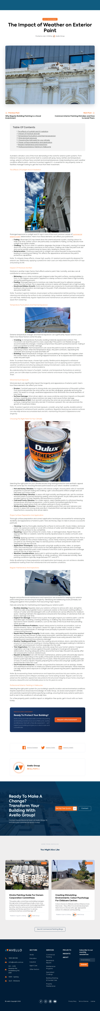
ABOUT (65, 957)
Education (33, 958)
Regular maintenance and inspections (32, 145)
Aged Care (33, 965)
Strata (32, 954)
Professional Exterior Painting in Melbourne (34, 147)
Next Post (87, 113)
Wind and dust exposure (27, 138)
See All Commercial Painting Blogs (50, 929)
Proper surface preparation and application (35, 142)
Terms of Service (83, 1001)
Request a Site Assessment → (68, 719)
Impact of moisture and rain (29, 134)
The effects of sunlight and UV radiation (33, 131)
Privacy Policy (72, 1001)
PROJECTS (67, 950)
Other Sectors (34, 969)
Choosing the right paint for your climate (34, 140)
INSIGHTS (66, 954)
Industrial (33, 962)
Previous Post (13, 113)
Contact (84, 808)
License (93, 1001)
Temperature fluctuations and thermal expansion (37, 136)
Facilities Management (50, 19)
